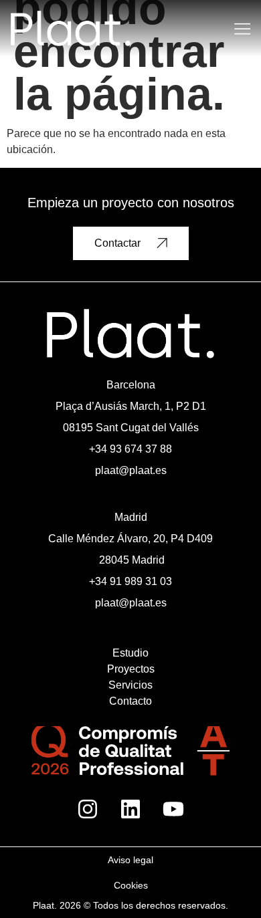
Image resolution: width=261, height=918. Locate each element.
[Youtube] (173, 809)
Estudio (130, 653)
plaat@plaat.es (131, 470)
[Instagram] (87, 809)
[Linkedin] (130, 809)
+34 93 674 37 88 (130, 449)
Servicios (130, 685)
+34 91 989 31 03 (130, 581)
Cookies (131, 885)
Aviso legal (130, 859)
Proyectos (131, 669)
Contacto (130, 701)
